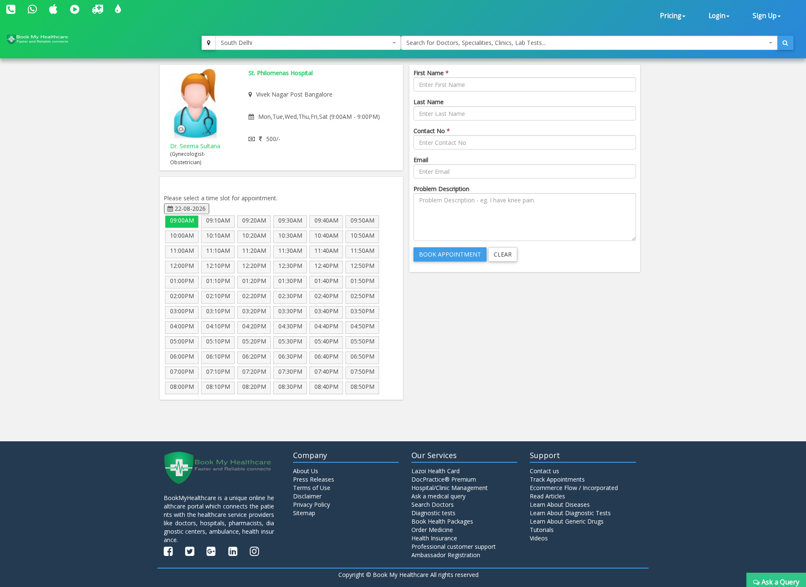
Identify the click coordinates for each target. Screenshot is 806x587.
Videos (539, 538)
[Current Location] (209, 43)
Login (717, 15)
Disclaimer (307, 496)
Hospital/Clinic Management (449, 488)
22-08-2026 (189, 208)
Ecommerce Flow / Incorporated (574, 488)
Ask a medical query (438, 496)
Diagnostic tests (433, 513)
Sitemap (304, 513)
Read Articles (547, 496)
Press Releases (313, 479)
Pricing (670, 15)
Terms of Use (311, 488)
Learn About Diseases (560, 504)
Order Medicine (432, 530)
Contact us (544, 471)
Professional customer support (453, 546)
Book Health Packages (442, 521)
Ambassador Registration (445, 555)
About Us (305, 471)
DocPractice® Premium (443, 479)
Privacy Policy (311, 504)
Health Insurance (434, 538)
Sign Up (765, 15)
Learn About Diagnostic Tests (570, 513)
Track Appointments (557, 479)
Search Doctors (432, 504)
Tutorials (542, 530)
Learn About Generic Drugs (567, 521)
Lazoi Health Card (435, 471)
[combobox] (308, 43)
